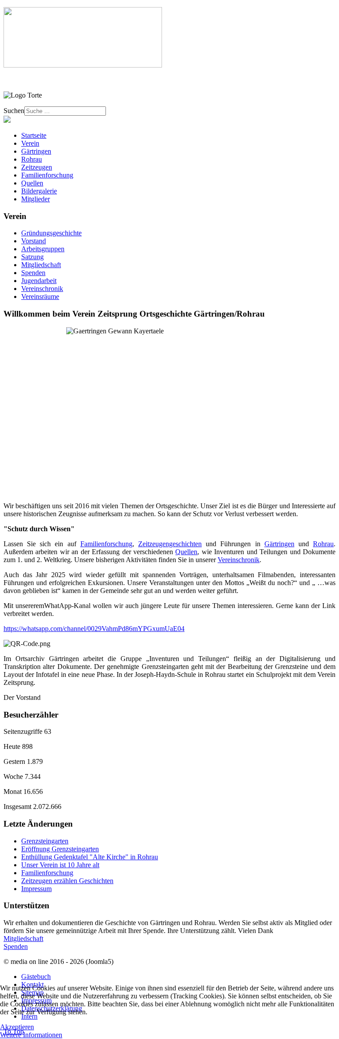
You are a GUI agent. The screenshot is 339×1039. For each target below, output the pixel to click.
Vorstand (33, 241)
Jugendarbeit (38, 280)
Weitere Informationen (31, 1035)
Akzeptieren (17, 1027)
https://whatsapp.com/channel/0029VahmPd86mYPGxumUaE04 (94, 628)
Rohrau (323, 544)
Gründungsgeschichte (51, 233)
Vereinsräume (40, 296)
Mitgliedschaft (41, 264)
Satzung (32, 257)
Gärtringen (279, 544)
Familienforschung (106, 544)
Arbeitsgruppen (42, 249)
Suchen (14, 110)
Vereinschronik (42, 288)
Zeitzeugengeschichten (170, 544)
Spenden (33, 272)
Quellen (186, 551)
